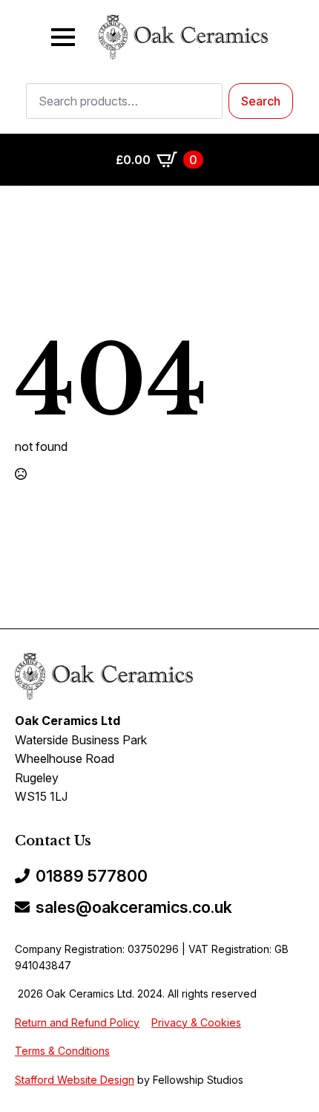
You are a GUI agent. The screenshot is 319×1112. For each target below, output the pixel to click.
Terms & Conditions (62, 1050)
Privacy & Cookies (196, 1022)
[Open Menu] (63, 37)
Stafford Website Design (74, 1079)
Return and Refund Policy (77, 1022)
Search (260, 101)
